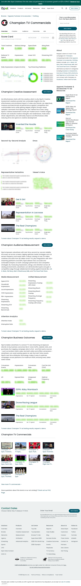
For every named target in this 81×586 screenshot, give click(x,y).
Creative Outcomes (52, 541)
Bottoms (75, 73)
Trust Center (58, 575)
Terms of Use (63, 516)
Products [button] (20, 8)
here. (65, 565)
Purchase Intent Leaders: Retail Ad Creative (72, 135)
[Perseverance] (20, 445)
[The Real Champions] (8, 228)
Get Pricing (64, 551)
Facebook (60, 79)
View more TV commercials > (11, 484)
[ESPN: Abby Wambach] (8, 392)
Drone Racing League (26, 402)
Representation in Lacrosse (29, 212)
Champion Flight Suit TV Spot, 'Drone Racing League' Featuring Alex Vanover (48, 463)
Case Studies (50, 532)
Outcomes (36, 31)
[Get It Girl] (8, 201)
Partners (63, 544)
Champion (69, 56)
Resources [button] (36, 8)
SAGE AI (3, 554)
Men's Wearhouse (20, 271)
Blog (47, 535)
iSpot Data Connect (7, 551)
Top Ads (33, 529)
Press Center (65, 538)
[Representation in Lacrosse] (8, 215)
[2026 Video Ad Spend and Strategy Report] (60, 110)
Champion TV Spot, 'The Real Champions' (6, 476)
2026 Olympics (35, 544)
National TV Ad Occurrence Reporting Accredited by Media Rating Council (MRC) (56, 559)
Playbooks (49, 548)
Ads (44, 31)
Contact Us (64, 541)
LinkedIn (73, 538)
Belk (28, 271)
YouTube (73, 79)
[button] (40, 38)
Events (48, 544)
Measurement (20, 535)
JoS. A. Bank (70, 62)
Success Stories (51, 538)
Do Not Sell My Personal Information (40, 567)
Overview (4, 31)
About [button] (43, 8)
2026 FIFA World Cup (37, 541)
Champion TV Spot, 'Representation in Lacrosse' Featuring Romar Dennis (34, 463)
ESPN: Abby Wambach (27, 389)
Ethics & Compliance (48, 575)
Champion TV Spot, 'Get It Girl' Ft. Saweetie (6, 463)
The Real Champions (26, 225)
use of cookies (65, 582)
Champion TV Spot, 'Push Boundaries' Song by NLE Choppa (33, 451)
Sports (3, 544)
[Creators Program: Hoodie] (7, 445)
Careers (63, 535)
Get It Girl (20, 199)
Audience (25, 31)
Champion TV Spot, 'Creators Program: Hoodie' (6, 451)
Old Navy (10, 271)
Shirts (70, 73)
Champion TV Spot (20, 475)
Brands (3, 532)
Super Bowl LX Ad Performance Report (71, 96)
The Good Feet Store (40, 271)
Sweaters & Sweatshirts (69, 71)
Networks (4, 535)
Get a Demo (47, 92)
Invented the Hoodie (26, 124)
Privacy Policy (64, 38)
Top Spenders (35, 532)
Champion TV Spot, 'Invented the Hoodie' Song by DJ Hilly (48, 451)
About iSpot (64, 529)
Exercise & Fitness (62, 73)
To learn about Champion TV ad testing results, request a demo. (23, 238)
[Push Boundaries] (34, 445)
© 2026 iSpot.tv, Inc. (24, 575)
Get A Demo (74, 8)
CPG (2, 548)
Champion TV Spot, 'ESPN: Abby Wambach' (20, 463)
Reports (48, 529)
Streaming (4, 541)
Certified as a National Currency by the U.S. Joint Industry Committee (28, 559)
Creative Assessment (22, 532)
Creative (14, 31)
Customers (64, 532)
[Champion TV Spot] (20, 470)
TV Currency (50, 551)
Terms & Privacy (35, 575)
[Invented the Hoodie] (8, 126)
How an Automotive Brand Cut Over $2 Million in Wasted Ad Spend (72, 121)
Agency (3, 538)
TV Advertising (50, 554)
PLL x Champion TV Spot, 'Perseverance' (20, 451)
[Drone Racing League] (8, 405)
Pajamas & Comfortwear (67, 75)
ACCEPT (4, 584)
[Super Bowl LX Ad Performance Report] (60, 99)
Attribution (19, 538)
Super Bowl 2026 (36, 538)
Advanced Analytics (22, 541)
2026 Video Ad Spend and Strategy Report (71, 108)
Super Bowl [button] (50, 8)
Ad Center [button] (28, 8)
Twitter (65, 79)
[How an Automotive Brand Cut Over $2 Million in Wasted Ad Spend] (60, 124)
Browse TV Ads (35, 535)
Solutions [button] (13, 8)
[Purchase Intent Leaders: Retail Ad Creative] (60, 137)
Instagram (74, 541)
